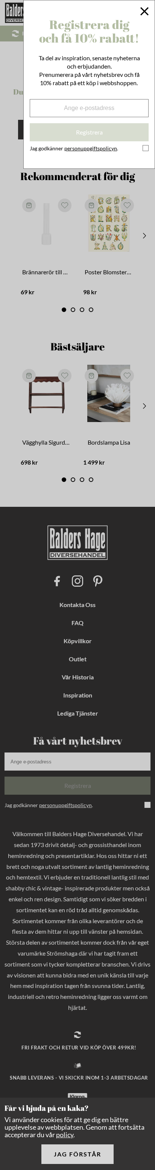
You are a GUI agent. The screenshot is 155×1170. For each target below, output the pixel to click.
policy (64, 1134)
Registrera (89, 132)
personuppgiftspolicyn (90, 148)
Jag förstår (77, 1154)
